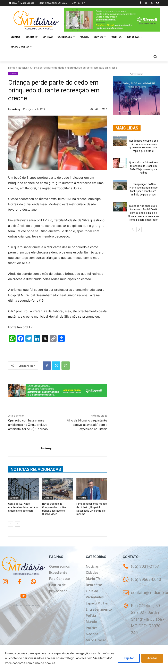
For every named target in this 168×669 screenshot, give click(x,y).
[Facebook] (140, 3)
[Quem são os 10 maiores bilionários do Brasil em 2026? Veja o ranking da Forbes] (120, 163)
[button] (155, 56)
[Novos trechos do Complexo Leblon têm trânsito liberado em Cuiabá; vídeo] (57, 489)
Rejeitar (129, 658)
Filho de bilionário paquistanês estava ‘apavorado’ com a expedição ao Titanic (87, 425)
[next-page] (17, 524)
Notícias (22, 67)
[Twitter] (56, 365)
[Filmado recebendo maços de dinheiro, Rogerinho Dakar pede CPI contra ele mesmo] (91, 489)
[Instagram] (146, 3)
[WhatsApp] (151, 3)
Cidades (47, 497)
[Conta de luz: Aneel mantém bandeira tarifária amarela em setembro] (23, 489)
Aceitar (152, 658)
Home (11, 67)
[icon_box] (142, 582)
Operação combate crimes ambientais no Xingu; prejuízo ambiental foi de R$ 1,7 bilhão (28, 425)
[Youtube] (157, 3)
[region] (84, 657)
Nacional (14, 497)
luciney (15, 109)
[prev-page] (10, 524)
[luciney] (25, 448)
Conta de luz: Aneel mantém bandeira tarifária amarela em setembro (23, 507)
